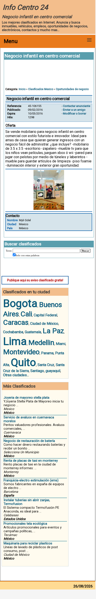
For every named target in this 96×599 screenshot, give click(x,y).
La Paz (53, 331)
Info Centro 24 (25, 7)
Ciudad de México (44, 323)
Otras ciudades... (16, 375)
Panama (47, 353)
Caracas (16, 322)
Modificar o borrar (74, 113)
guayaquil (53, 371)
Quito (23, 362)
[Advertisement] (49, 76)
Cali (26, 314)
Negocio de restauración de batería (29, 441)
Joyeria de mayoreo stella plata (26, 398)
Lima (15, 341)
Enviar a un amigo (74, 109)
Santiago (37, 371)
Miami (60, 344)
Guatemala (33, 332)
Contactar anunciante (76, 106)
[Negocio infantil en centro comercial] (48, 209)
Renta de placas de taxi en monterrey (31, 461)
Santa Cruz (46, 365)
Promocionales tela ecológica (25, 524)
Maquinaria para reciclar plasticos (28, 543)
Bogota (20, 303)
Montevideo (21, 352)
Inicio (22, 89)
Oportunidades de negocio (72, 89)
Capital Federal (45, 315)
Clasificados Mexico (40, 89)
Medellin (41, 342)
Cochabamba (13, 332)
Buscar (85, 250)
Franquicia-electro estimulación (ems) (31, 480)
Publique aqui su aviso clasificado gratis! (35, 280)
